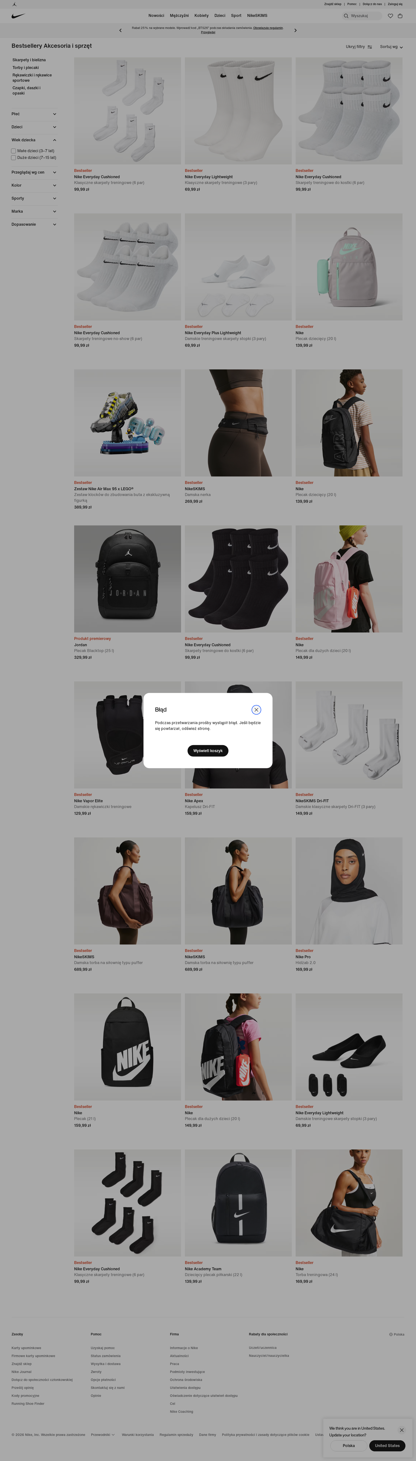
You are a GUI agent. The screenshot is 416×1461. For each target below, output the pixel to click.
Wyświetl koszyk (208, 751)
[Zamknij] (256, 709)
